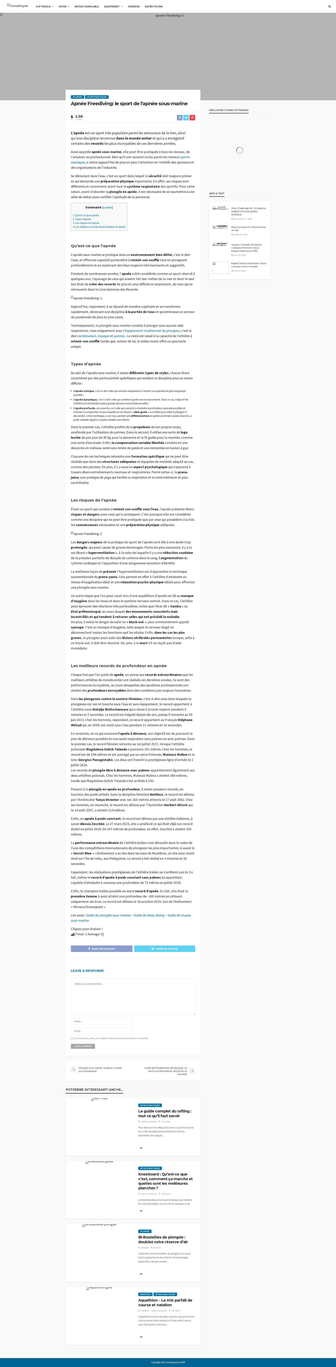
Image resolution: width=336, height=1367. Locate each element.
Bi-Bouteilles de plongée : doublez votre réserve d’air (163, 1239)
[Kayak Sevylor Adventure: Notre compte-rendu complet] (221, 268)
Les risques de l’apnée (86, 223)
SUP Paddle (43, 6)
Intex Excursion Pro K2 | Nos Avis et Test (248, 229)
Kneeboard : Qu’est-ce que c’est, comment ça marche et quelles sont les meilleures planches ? (165, 1181)
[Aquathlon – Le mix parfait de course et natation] (99, 1288)
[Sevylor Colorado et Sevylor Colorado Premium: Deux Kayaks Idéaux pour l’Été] (221, 244)
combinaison (86, 336)
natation (145, 1294)
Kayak (62, 6)
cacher (107, 207)
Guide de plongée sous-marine (108, 915)
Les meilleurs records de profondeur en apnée (99, 226)
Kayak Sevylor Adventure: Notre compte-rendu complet (248, 265)
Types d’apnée (82, 219)
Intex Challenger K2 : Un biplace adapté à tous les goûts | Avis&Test (248, 211)
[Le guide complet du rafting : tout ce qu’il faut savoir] (99, 1099)
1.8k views (166, 1193)
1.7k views (166, 1121)
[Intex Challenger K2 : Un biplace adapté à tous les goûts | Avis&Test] (221, 208)
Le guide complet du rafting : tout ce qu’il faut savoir (164, 1113)
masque (103, 336)
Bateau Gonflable (87, 6)
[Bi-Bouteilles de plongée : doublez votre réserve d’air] (99, 1225)
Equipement (112, 6)
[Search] (329, 6)
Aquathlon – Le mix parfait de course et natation (165, 1302)
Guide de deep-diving (149, 915)
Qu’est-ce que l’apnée (86, 215)
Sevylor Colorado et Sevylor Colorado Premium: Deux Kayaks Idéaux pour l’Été (246, 247)
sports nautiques (97, 97)
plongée (77, 97)
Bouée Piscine (154, 6)
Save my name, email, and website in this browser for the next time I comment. (111, 1038)
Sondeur (134, 6)
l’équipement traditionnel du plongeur (151, 330)
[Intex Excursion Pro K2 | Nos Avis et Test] (221, 226)
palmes (119, 336)
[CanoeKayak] (17, 6)
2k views (157, 1247)
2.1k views (176, 1310)
